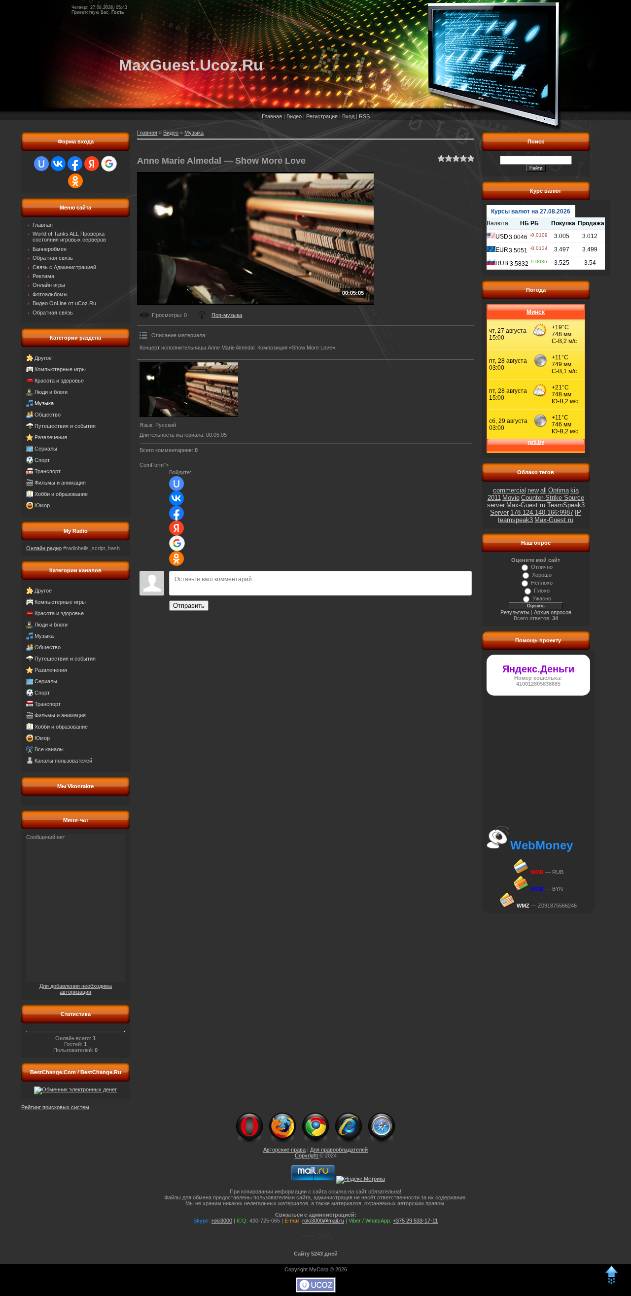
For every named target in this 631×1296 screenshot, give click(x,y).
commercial (509, 490)
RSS (364, 116)
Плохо (542, 591)
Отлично (542, 567)
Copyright (307, 1155)
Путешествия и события (65, 426)
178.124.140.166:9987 (541, 512)
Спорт (42, 460)
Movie (511, 497)
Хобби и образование (61, 494)
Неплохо (542, 583)
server (496, 505)
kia (574, 490)
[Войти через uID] (41, 163)
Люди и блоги (51, 392)
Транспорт (48, 471)
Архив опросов (552, 612)
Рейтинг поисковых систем (55, 1107)
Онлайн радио (44, 548)
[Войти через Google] (109, 164)
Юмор (42, 505)
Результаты (514, 612)
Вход (348, 116)
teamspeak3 (515, 520)
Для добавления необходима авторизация (75, 989)
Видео (294, 116)
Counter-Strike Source (552, 497)
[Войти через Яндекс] (91, 163)
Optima (558, 490)
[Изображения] (189, 390)
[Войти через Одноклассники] (75, 181)
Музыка (44, 403)
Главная (272, 116)
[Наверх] (611, 1283)
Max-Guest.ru (553, 520)
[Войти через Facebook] (75, 163)
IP (578, 512)
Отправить (189, 605)
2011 (494, 497)
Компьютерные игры (60, 369)
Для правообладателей (339, 1150)
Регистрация (322, 116)
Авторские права (284, 1150)
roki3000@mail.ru (323, 1221)
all (543, 490)
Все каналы (49, 749)
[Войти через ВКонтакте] (58, 163)
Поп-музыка (226, 315)
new (533, 490)
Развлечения (51, 437)
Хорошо (542, 575)
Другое (43, 358)
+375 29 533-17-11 (415, 1221)
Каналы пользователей (63, 761)
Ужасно (541, 598)
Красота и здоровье (59, 381)
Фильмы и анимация (60, 483)
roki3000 (221, 1221)
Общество (48, 415)
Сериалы (46, 449)
